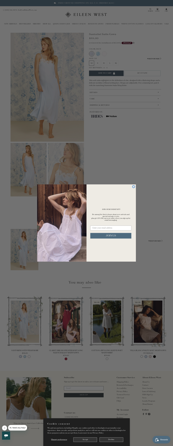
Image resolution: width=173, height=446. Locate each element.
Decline (111, 440)
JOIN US (111, 235)
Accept (85, 440)
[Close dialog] (133, 186)
